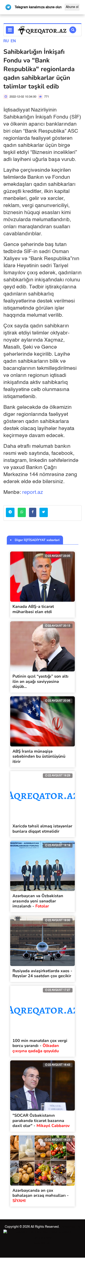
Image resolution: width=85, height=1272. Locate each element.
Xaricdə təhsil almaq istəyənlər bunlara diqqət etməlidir (42, 828)
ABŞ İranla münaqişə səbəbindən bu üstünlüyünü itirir (38, 756)
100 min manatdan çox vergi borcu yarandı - (39, 1046)
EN (13, 41)
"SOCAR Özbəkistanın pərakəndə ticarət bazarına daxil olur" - (41, 1120)
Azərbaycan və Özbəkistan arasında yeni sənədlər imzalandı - (37, 901)
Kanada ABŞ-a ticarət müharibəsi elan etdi (33, 609)
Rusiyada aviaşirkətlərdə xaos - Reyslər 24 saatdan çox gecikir (42, 973)
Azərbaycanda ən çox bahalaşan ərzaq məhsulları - (40, 1195)
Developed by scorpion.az (57, 1235)
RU (6, 41)
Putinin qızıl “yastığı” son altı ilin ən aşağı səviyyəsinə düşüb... (40, 681)
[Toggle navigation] (10, 30)
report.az (32, 492)
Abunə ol (72, 7)
